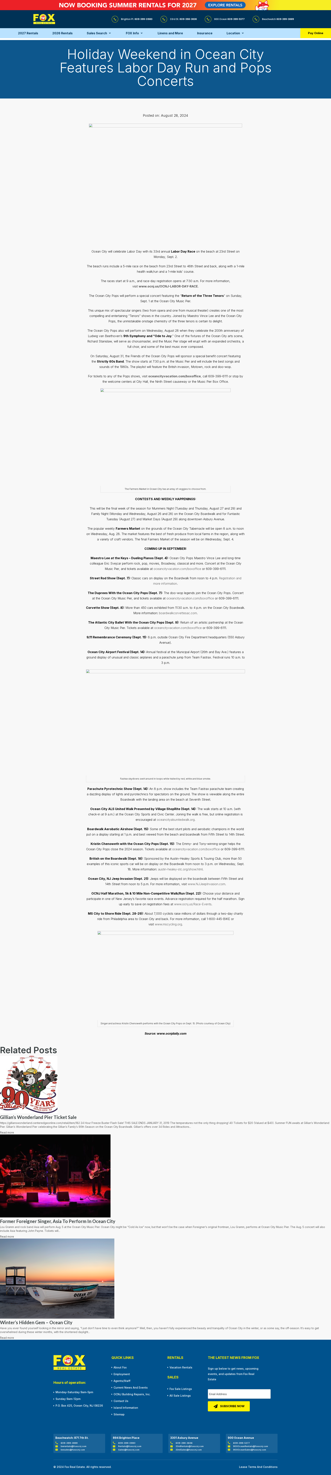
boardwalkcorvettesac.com (178, 613)
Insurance (204, 33)
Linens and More (170, 33)
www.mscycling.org (168, 924)
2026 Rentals (62, 33)
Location (233, 33)
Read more (7, 1132)
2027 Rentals (28, 33)
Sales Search (97, 33)
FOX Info (132, 33)
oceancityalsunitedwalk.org (176, 820)
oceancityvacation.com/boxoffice (177, 569)
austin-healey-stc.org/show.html (180, 869)
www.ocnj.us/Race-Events (192, 904)
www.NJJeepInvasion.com (206, 884)
